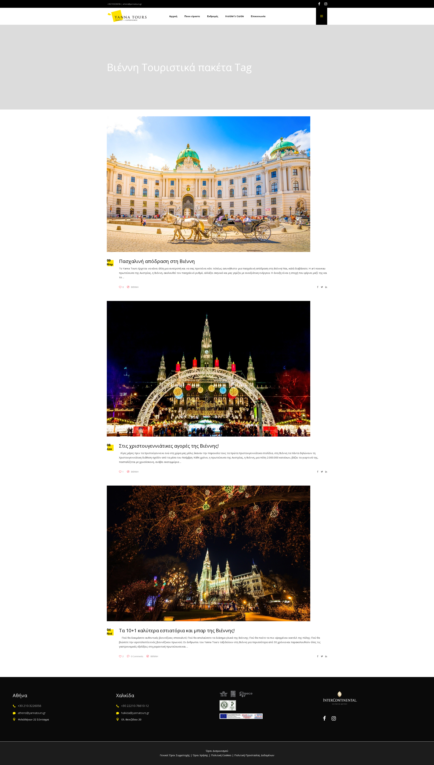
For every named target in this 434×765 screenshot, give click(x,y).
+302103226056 (114, 4)
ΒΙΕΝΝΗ (135, 287)
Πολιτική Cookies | (222, 755)
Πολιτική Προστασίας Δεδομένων (254, 755)
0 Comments (136, 656)
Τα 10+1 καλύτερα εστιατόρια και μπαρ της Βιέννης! (177, 630)
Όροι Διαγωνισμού (217, 750)
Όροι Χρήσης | (201, 755)
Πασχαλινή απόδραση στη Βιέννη (157, 261)
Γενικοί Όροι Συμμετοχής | (176, 755)
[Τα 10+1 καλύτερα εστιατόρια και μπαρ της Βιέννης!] (208, 553)
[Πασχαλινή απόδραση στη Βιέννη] (208, 184)
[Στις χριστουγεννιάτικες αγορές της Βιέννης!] (208, 369)
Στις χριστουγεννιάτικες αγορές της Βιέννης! (169, 446)
